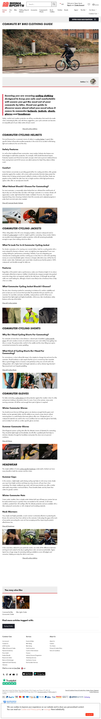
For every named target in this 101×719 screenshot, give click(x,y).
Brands (66, 10)
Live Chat (17, 668)
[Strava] (3, 674)
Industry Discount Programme (34, 655)
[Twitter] (10, 674)
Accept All (89, 714)
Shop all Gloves (7, 441)
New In (10, 11)
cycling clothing (44, 95)
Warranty (4, 665)
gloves (8, 114)
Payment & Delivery (7, 650)
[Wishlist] (89, 4)
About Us (53, 637)
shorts (51, 110)
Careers (52, 643)
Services (28, 637)
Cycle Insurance (30, 648)
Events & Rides (30, 641)
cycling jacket (13, 235)
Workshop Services (31, 658)
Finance (28, 653)
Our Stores (52, 646)
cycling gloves (19, 398)
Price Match (5, 653)
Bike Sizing (29, 646)
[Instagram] (17, 674)
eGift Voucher (6, 646)
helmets (32, 110)
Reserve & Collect (7, 658)
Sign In (69, 5)
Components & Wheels (43, 11)
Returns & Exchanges (8, 660)
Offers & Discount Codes (8, 648)
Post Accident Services (32, 662)
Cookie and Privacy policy (31, 709)
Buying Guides (8, 626)
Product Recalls (6, 655)
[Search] (53, 4)
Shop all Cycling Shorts (9, 370)
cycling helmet (40, 139)
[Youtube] (13, 674)
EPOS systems (52, 692)
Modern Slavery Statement (92, 690)
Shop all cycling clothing (29, 129)
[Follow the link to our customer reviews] (11, 682)
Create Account (79, 5)
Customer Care (7, 637)
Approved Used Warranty (9, 662)
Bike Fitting (29, 643)
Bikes (15, 10)
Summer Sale (4, 11)
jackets (42, 110)
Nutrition (60, 10)
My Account (5, 641)
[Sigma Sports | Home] (13, 4)
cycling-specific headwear (28, 469)
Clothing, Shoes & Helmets (24, 11)
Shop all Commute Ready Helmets (12, 203)
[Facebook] (7, 674)
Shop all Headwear (8, 526)
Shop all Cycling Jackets (9, 303)
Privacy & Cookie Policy (56, 648)
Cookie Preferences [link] (94, 692)
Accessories (34, 10)
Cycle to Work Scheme (32, 650)
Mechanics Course (31, 660)
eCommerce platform (42, 692)
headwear (24, 114)
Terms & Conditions (55, 650)
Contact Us (5, 643)
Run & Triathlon (52, 11)
